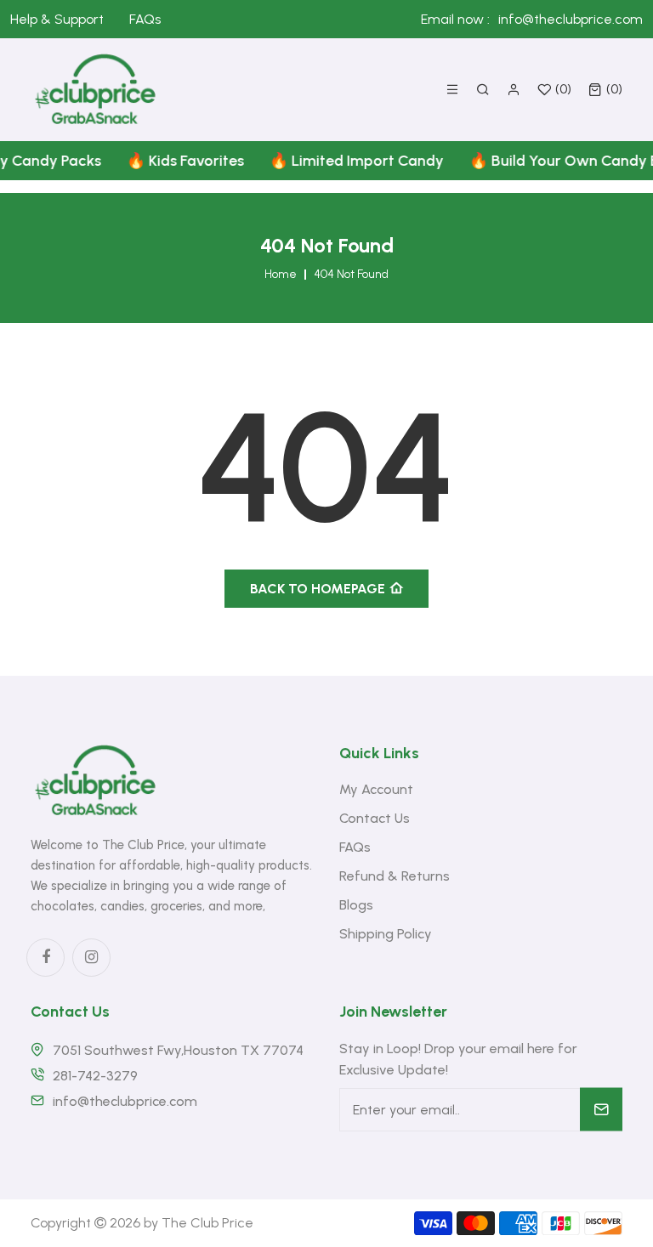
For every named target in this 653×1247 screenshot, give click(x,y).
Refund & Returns (394, 876)
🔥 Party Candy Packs (339, 160)
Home (280, 275)
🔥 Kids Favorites (499, 160)
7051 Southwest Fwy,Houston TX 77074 (178, 1050)
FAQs (145, 19)
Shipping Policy (385, 934)
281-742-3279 (95, 1076)
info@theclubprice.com (570, 19)
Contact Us (374, 818)
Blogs (356, 905)
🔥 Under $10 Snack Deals (147, 160)
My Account (376, 789)
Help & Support (57, 19)
